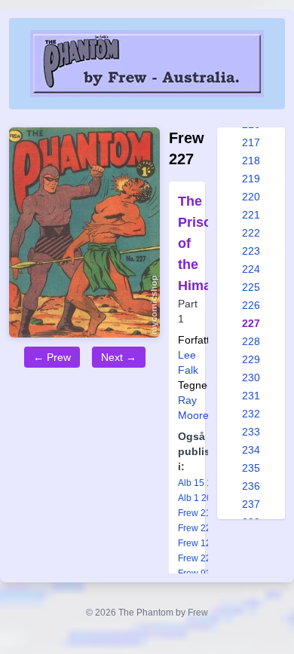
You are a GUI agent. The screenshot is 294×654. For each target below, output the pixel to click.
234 (251, 450)
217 (251, 142)
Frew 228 (197, 558)
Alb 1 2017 (200, 498)
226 (251, 305)
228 (251, 341)
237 (251, 504)
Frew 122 (197, 543)
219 (251, 179)
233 (251, 432)
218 (251, 160)
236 (251, 486)
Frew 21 (194, 513)
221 (251, 215)
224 (251, 269)
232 (251, 414)
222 (251, 233)
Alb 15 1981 (203, 483)
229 (251, 359)
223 (251, 251)
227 (251, 323)
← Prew (52, 357)
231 (251, 396)
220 (251, 197)
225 (251, 287)
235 (251, 468)
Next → (118, 357)
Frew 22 (194, 528)
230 (251, 377)
